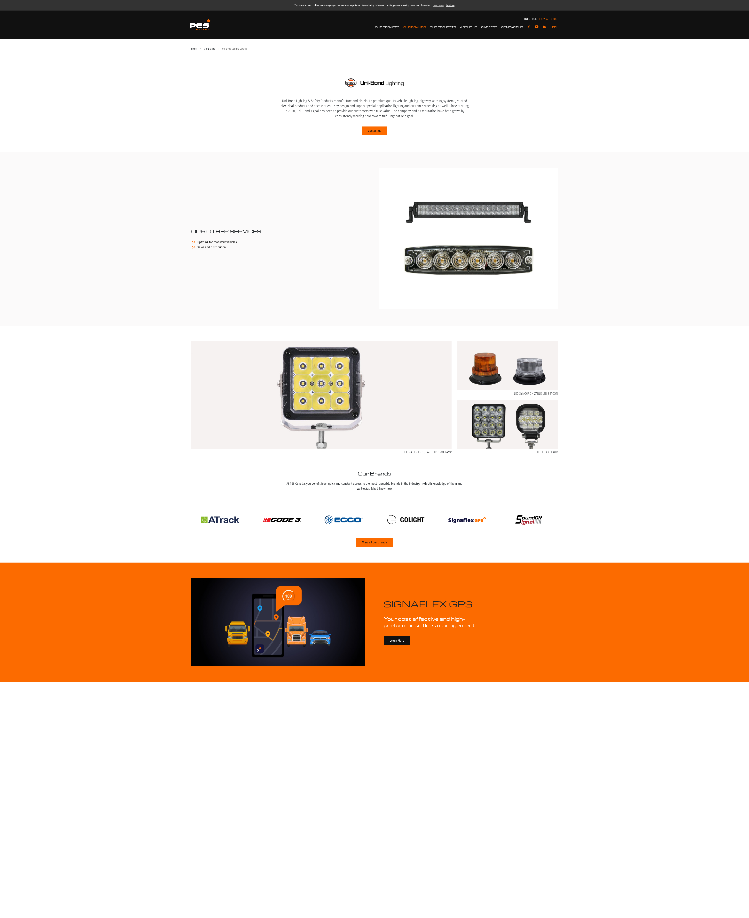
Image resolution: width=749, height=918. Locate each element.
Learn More (438, 5)
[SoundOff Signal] (529, 520)
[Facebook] (529, 27)
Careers (489, 27)
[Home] (200, 24)
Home (194, 48)
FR (554, 27)
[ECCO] (343, 520)
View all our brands (374, 542)
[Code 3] (281, 520)
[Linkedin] (544, 27)
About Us (468, 27)
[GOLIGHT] (405, 520)
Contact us (374, 131)
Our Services (387, 27)
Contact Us (512, 27)
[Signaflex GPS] (467, 520)
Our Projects (443, 27)
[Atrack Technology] (220, 520)
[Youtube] (537, 27)
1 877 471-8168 (547, 19)
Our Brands (414, 27)
